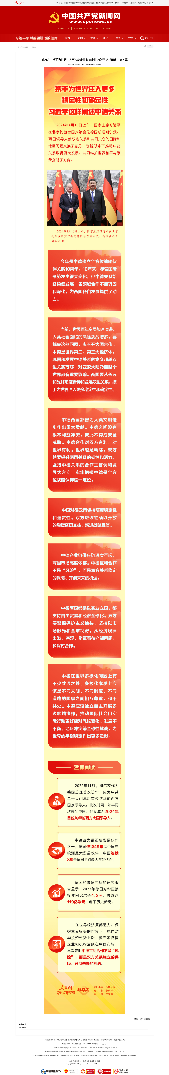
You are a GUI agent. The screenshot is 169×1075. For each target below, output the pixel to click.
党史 (118, 38)
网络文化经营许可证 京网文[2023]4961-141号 (70, 1055)
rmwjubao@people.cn (111, 1048)
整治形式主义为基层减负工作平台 (135, 3)
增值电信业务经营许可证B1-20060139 (81, 1051)
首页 (67, 38)
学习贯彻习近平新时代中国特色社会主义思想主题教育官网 (84, 3)
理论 (105, 38)
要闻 (80, 38)
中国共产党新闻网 (22, 47)
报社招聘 (64, 1040)
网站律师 (110, 1040)
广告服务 (77, 1040)
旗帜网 (151, 3)
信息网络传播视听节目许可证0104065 (44, 1055)
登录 (147, 38)
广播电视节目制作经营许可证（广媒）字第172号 (109, 1051)
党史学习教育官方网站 (114, 3)
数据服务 (97, 1040)
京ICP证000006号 (112, 1055)
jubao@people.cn (103, 1044)
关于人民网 (57, 1040)
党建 (92, 38)
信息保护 (116, 1040)
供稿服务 (90, 1040)
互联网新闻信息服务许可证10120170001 (57, 1051)
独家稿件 (34, 47)
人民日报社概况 (48, 1040)
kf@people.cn (67, 1048)
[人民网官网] (20, 4)
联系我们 (122, 1040)
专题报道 (23, 1027)
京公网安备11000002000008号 (127, 1055)
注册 (151, 38)
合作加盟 (84, 1040)
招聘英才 (71, 1040)
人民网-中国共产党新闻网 (94, 64)
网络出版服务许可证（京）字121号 (95, 1055)
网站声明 (103, 1040)
